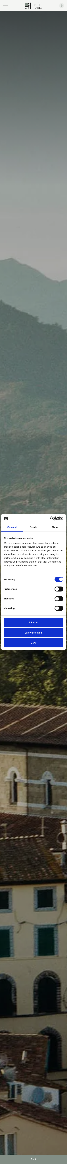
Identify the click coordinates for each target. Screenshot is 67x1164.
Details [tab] (33, 527)
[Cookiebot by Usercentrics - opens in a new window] (49, 518)
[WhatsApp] (61, 5)
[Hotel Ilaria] (33, 6)
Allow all (33, 622)
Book (33, 1160)
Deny (33, 642)
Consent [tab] (12, 527)
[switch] (59, 589)
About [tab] (55, 527)
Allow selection (33, 632)
